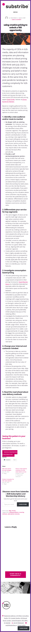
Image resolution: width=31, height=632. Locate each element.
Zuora (7, 284)
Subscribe (23, 504)
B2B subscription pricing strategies (6, 469)
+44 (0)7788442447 (18, 623)
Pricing (13, 510)
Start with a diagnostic (15, 574)
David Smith (11, 99)
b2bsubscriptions (14, 512)
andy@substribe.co (11, 625)
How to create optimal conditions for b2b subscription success (21, 470)
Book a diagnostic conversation (9, 453)
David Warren (23, 282)
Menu (15, 12)
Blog (10, 510)
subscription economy (14, 514)
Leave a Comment (16, 19)
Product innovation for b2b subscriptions (8, 480)
